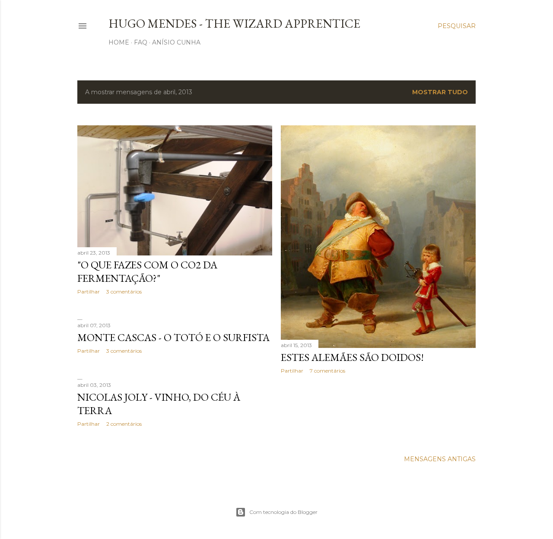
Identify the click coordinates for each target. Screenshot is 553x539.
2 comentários (124, 424)
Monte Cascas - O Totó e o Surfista (173, 337)
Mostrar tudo (440, 92)
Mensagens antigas (440, 459)
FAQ (140, 42)
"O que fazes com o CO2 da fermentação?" (147, 271)
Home (118, 42)
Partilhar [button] (88, 291)
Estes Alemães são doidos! (352, 357)
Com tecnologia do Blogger (283, 512)
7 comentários (327, 370)
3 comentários (124, 291)
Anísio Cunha (176, 42)
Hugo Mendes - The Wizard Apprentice (234, 23)
